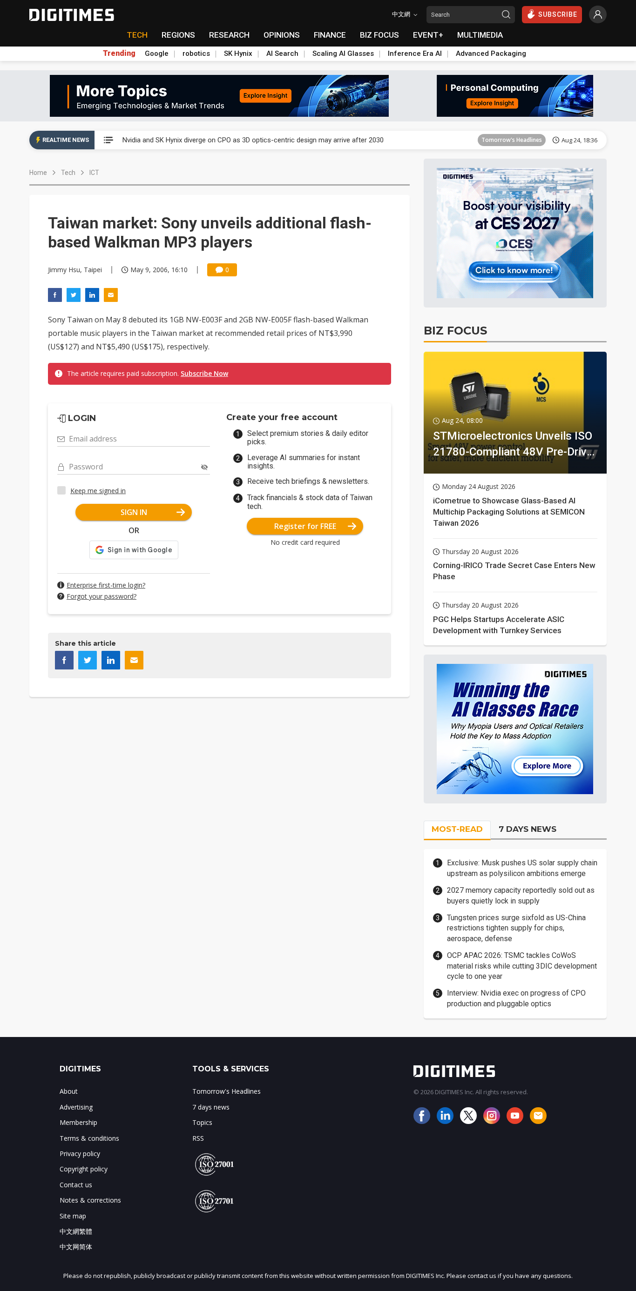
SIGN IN (134, 512)
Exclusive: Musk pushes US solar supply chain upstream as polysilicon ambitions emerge (522, 867)
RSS (198, 1138)
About (69, 1091)
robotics (196, 53)
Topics (202, 1122)
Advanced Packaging (491, 53)
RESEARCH (229, 35)
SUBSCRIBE (557, 14)
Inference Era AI (415, 53)
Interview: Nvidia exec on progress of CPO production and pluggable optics (516, 998)
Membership (78, 1122)
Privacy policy (80, 1153)
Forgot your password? (101, 596)
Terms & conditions (89, 1138)
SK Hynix (238, 53)
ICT (94, 172)
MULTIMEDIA (480, 35)
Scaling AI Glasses (343, 53)
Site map (73, 1215)
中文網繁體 (76, 1231)
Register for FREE (305, 526)
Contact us (76, 1184)
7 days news (211, 1107)
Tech (68, 172)
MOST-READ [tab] (457, 829)
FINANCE (330, 35)
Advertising (76, 1107)
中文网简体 (76, 1246)
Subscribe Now (204, 373)
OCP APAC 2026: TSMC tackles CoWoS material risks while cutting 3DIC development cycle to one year (522, 966)
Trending (119, 53)
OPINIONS (282, 35)
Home (38, 172)
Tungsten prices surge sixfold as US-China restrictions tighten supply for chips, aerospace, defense (516, 928)
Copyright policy (84, 1168)
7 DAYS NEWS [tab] (527, 829)
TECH (137, 35)
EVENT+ (428, 35)
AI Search (282, 53)
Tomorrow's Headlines (511, 140)
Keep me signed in (98, 490)
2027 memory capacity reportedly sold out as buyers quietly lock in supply (521, 895)
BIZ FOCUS (379, 35)
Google (157, 53)
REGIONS (178, 35)
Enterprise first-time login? (106, 585)
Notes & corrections (90, 1200)
